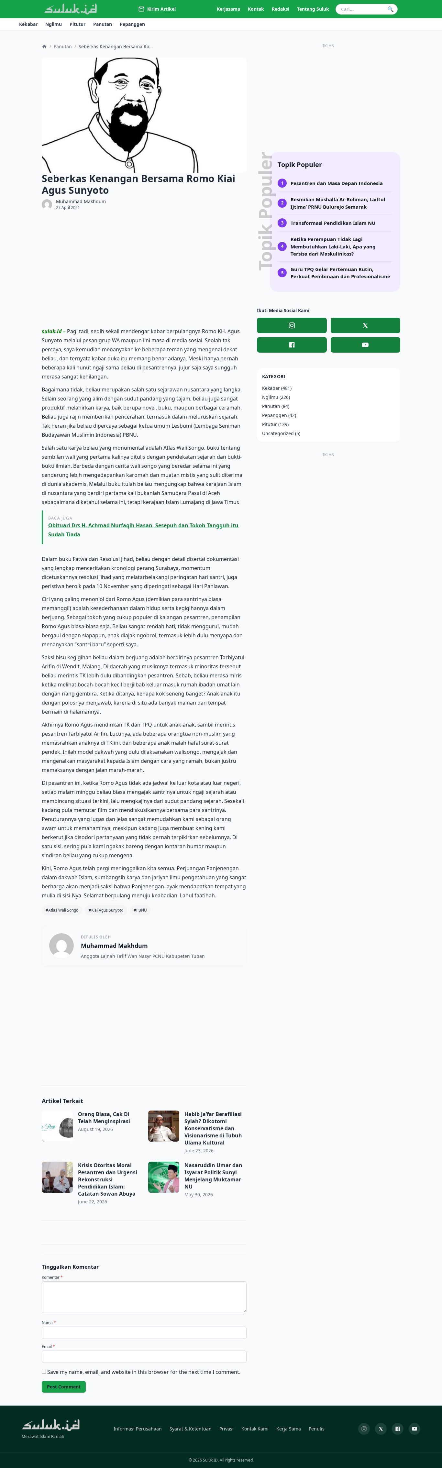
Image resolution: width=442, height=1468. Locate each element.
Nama (49, 1322)
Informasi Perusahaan (138, 1429)
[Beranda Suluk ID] (51, 1425)
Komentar (52, 1277)
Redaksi (280, 9)
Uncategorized (278, 433)
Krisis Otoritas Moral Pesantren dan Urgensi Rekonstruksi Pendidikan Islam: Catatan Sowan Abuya (108, 1179)
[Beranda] (44, 46)
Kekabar (271, 388)
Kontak (256, 9)
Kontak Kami (255, 1429)
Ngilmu (270, 397)
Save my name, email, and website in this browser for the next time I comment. (143, 1371)
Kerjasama (228, 9)
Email (48, 1346)
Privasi (226, 1429)
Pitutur (269, 424)
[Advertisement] (144, 268)
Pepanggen (274, 415)
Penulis (317, 1429)
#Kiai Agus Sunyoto (106, 910)
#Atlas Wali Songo (62, 910)
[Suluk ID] (70, 9)
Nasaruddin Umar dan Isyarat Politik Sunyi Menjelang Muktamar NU (213, 1176)
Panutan (63, 46)
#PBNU (140, 910)
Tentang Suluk (313, 9)
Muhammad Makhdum (81, 201)
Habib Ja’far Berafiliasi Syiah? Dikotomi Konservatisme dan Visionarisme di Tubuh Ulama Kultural (213, 1128)
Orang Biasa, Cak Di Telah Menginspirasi (104, 1118)
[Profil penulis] (47, 204)
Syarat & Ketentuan (191, 1429)
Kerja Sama (288, 1429)
